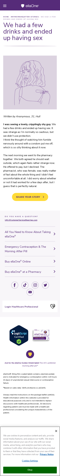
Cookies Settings (30, 460)
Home (6, 17)
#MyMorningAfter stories (25, 17)
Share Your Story (28, 197)
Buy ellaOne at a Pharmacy (23, 272)
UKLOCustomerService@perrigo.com (21, 220)
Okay (30, 469)
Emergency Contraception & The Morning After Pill (25, 249)
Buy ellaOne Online (18, 261)
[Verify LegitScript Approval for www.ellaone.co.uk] (18, 345)
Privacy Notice (47, 454)
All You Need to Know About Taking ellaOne (28, 234)
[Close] (56, 431)
